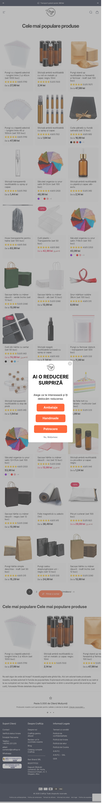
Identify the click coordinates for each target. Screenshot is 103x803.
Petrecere (50, 429)
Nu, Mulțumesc (51, 437)
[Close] (70, 363)
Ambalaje (51, 407)
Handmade (51, 418)
